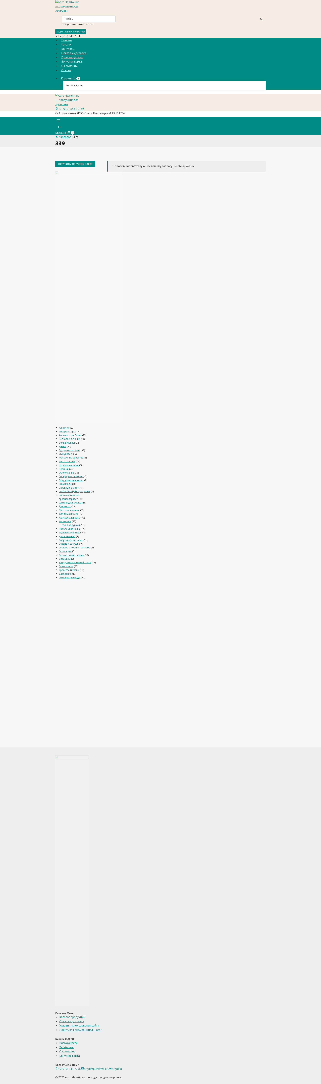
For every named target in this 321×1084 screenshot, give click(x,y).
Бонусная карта (71, 61)
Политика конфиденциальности (80, 1030)
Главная (66, 40)
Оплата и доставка (73, 53)
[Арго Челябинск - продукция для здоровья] (160, 6)
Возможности (68, 1043)
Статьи (66, 70)
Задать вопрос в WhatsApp (71, 31)
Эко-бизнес (66, 1047)
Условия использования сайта (79, 1025)
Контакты (67, 49)
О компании (69, 66)
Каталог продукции (72, 1017)
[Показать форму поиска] (59, 127)
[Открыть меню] (58, 120)
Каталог (66, 44)
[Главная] (56, 137)
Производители (72, 57)
